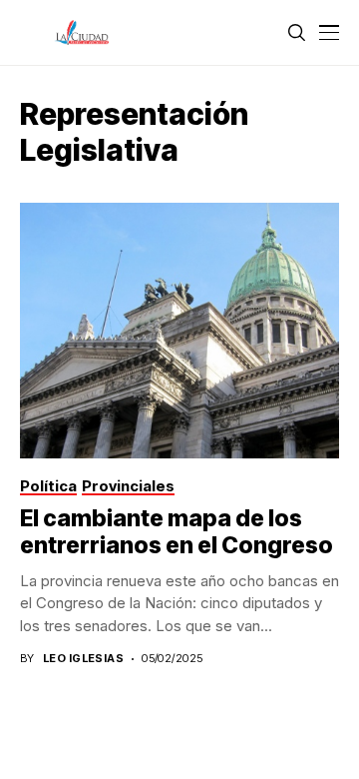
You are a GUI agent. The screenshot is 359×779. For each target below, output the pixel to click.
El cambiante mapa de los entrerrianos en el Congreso (176, 532)
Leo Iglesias (83, 658)
